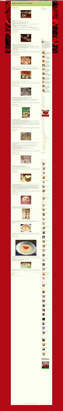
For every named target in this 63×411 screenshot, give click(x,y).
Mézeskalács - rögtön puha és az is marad (47, 245)
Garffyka (43, 201)
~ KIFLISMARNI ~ (47, 204)
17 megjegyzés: (19, 233)
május (43, 149)
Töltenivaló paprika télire (47, 64)
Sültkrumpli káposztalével (16, 154)
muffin (42, 103)
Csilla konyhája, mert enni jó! (45, 189)
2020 (42, 124)
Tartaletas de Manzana (47, 277)
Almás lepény (46, 81)
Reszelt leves (46, 68)
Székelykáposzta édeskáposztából (46, 56)
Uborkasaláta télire (46, 51)
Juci (45, 40)
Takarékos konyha (44, 162)
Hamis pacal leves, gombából (47, 77)
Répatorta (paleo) (46, 284)
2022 (42, 122)
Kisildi (43, 217)
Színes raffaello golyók (15, 55)
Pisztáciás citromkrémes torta (47, 218)
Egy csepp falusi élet (44, 347)
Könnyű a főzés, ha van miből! (22, 3)
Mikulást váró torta (15, 172)
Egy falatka (43, 308)
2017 (42, 127)
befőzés (43, 95)
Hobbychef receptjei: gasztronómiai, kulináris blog (46, 272)
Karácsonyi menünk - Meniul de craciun (47, 331)
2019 (42, 125)
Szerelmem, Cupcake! (47, 313)
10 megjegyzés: (19, 82)
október (43, 145)
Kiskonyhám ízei (44, 290)
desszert (14, 29)
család (42, 96)
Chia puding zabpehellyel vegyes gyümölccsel (47, 185)
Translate (46, 9)
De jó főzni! (43, 335)
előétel (14, 270)
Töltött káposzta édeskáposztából (46, 72)
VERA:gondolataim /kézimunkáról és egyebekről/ (46, 352)
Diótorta (46, 222)
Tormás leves (14, 131)
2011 (42, 132)
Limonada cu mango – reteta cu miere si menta (45, 194)
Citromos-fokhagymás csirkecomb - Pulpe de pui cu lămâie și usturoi (47, 198)
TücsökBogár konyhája (44, 283)
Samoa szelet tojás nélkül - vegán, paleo (47, 304)
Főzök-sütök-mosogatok (44, 267)
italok (42, 100)
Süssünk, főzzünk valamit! (45, 208)
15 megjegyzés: (19, 150)
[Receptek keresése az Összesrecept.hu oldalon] (44, 159)
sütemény (16, 29)
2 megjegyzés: (19, 127)
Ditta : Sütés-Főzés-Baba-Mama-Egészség (45, 258)
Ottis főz (43, 288)
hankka (43, 235)
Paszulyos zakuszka (46, 60)
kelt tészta (43, 101)
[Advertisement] (46, 21)
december (44, 134)
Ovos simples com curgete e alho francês (47, 343)
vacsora (14, 169)
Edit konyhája (43, 326)
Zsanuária (43, 253)
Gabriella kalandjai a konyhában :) (45, 226)
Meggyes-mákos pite (47, 213)
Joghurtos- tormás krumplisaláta (17, 86)
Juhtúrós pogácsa (46, 176)
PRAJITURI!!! (46, 322)
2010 (42, 133)
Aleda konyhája (43, 196)
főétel (42, 99)
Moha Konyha (43, 281)
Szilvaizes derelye (15, 194)
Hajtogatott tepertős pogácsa (47, 231)
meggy (27, 22)
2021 (42, 123)
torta (42, 106)
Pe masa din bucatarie (44, 299)
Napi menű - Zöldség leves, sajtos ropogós (47, 240)
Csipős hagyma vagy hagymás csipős (47, 85)
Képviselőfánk (46, 295)
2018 (42, 126)
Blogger (37, 403)
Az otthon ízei (43, 171)
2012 (42, 131)
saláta (42, 104)
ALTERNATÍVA (44, 338)
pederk (33, 403)
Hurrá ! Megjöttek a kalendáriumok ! (18, 105)
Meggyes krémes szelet (16, 8)
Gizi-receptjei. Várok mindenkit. (45, 180)
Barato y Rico (43, 277)
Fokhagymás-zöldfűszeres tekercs (47, 249)
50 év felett (43, 317)
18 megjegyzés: (19, 51)
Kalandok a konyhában (44, 244)
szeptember (44, 146)
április (43, 150)
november (44, 144)
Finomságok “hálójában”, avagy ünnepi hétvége (45, 202)
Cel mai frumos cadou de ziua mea (47, 300)
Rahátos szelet (14, 32)
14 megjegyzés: (19, 190)
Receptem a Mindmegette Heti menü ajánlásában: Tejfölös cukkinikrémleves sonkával (47, 274)
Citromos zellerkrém (15, 237)
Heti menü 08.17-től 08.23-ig (47, 167)
